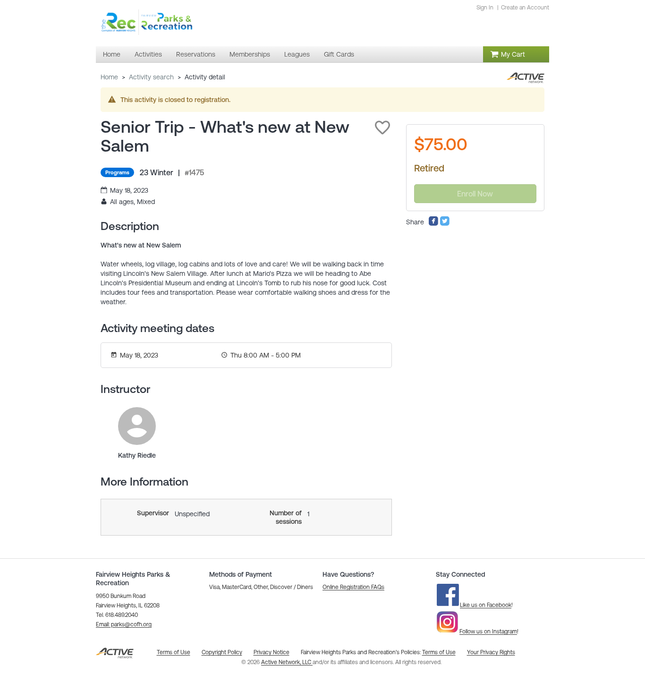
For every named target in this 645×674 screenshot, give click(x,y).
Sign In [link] (484, 7)
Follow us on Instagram (488, 631)
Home (109, 77)
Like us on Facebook (485, 605)
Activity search (151, 77)
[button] (382, 127)
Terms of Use (439, 652)
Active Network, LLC (287, 662)
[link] (137, 426)
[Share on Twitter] (444, 224)
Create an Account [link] (525, 7)
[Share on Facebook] (433, 224)
